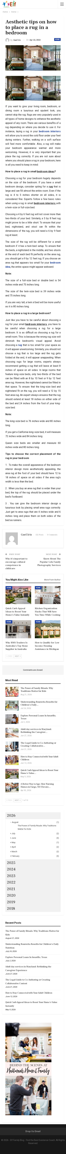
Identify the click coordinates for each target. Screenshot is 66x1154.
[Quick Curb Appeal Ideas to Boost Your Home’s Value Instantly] (18, 595)
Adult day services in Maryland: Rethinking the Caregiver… (36, 731)
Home (57, 39)
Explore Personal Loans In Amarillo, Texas (26, 957)
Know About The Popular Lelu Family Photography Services (49, 562)
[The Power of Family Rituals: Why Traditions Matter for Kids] (12, 692)
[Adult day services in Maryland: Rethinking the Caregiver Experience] (12, 733)
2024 (11, 869)
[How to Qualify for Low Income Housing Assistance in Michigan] (47, 629)
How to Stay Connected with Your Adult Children (28, 993)
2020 (11, 895)
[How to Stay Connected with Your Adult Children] (12, 760)
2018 (11, 908)
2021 (11, 888)
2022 (11, 882)
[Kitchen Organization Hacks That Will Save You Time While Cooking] (47, 595)
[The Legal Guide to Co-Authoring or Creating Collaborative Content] (12, 746)
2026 (11, 815)
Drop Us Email (33, 1131)
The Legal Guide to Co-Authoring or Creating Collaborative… (38, 744)
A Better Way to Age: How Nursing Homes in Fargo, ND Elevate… (37, 785)
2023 (11, 875)
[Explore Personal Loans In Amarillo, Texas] (12, 719)
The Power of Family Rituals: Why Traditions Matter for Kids (37, 690)
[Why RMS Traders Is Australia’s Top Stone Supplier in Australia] (18, 629)
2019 (11, 902)
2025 (11, 862)
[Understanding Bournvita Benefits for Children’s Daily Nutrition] (12, 705)
